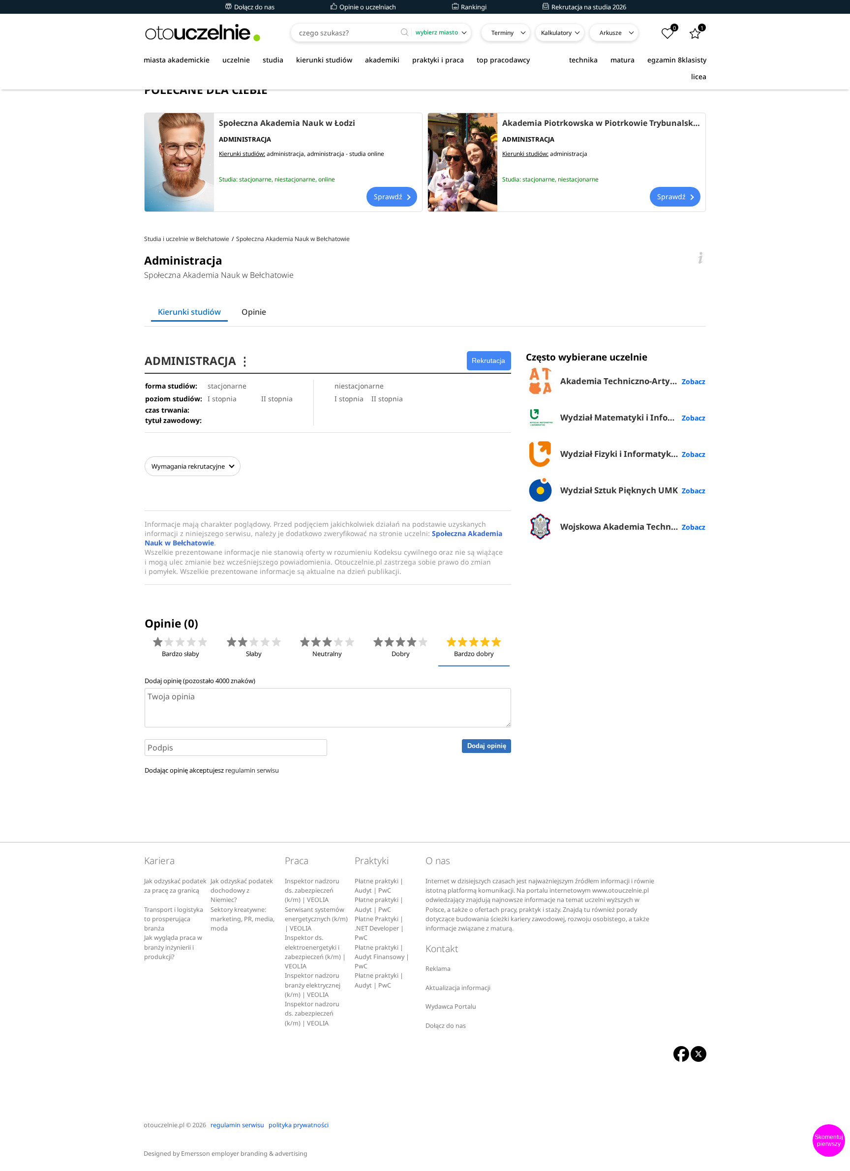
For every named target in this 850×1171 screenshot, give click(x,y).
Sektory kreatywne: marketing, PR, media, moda (242, 919)
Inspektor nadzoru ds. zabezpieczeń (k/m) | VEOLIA (312, 890)
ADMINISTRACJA (197, 360)
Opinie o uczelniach (367, 6)
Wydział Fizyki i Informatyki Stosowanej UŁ (632, 453)
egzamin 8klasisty (676, 59)
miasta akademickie (177, 59)
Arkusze (611, 33)
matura (622, 59)
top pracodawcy (503, 59)
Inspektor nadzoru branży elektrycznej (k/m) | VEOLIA (312, 985)
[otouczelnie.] (202, 33)
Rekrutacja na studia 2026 (588, 6)
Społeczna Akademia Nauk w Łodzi (287, 123)
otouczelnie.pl (164, 1125)
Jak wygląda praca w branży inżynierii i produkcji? (173, 947)
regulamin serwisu (252, 770)
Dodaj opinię (486, 746)
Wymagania (188, 466)
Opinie (254, 311)
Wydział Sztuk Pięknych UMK (619, 490)
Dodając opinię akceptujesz (212, 770)
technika (583, 59)
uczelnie (236, 59)
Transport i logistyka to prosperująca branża (173, 919)
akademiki (382, 59)
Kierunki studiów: (242, 154)
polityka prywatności (299, 1125)
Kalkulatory (556, 33)
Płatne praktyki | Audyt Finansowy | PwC (382, 957)
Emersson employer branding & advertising (244, 1153)
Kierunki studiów (189, 311)
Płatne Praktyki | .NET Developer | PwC (379, 928)
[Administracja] (179, 162)
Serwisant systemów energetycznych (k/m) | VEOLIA (316, 919)
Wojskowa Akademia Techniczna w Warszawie (632, 526)
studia (273, 59)
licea (698, 76)
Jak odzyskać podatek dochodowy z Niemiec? (242, 890)
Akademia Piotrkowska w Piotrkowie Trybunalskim (601, 123)
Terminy (502, 33)
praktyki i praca (438, 59)
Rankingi (472, 6)
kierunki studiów (324, 59)
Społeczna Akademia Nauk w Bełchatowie (219, 275)
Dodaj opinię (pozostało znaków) (200, 680)
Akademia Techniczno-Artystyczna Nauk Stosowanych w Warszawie (632, 381)
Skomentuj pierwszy (829, 1140)
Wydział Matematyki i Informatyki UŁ (632, 417)
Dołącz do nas (253, 6)
